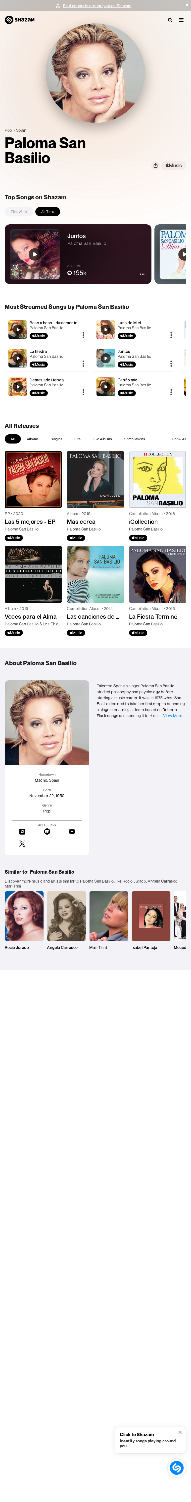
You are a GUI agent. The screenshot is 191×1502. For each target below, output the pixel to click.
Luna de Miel (129, 322)
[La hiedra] (45, 358)
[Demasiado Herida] (45, 387)
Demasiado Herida (47, 379)
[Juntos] (133, 358)
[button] (187, 4)
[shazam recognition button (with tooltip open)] (176, 1468)
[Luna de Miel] (133, 330)
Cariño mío (128, 379)
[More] (83, 335)
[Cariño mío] (133, 387)
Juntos (124, 351)
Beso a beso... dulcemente (54, 322)
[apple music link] (173, 165)
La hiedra (38, 351)
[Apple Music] (14, 538)
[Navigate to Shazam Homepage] (20, 20)
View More (173, 715)
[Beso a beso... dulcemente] (45, 330)
